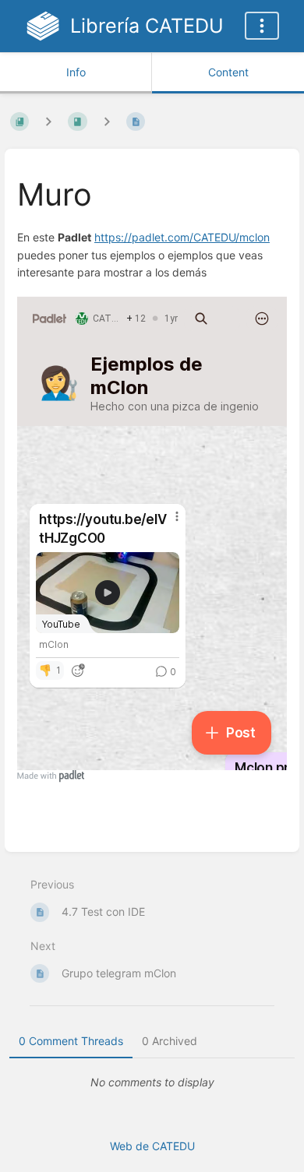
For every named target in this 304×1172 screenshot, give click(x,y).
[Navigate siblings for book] (48, 121)
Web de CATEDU (152, 1146)
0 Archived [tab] (169, 1040)
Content (228, 72)
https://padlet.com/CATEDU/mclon (182, 237)
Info (76, 72)
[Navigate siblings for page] (107, 121)
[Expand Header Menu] (262, 26)
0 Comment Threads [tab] (71, 1040)
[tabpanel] (152, 1082)
